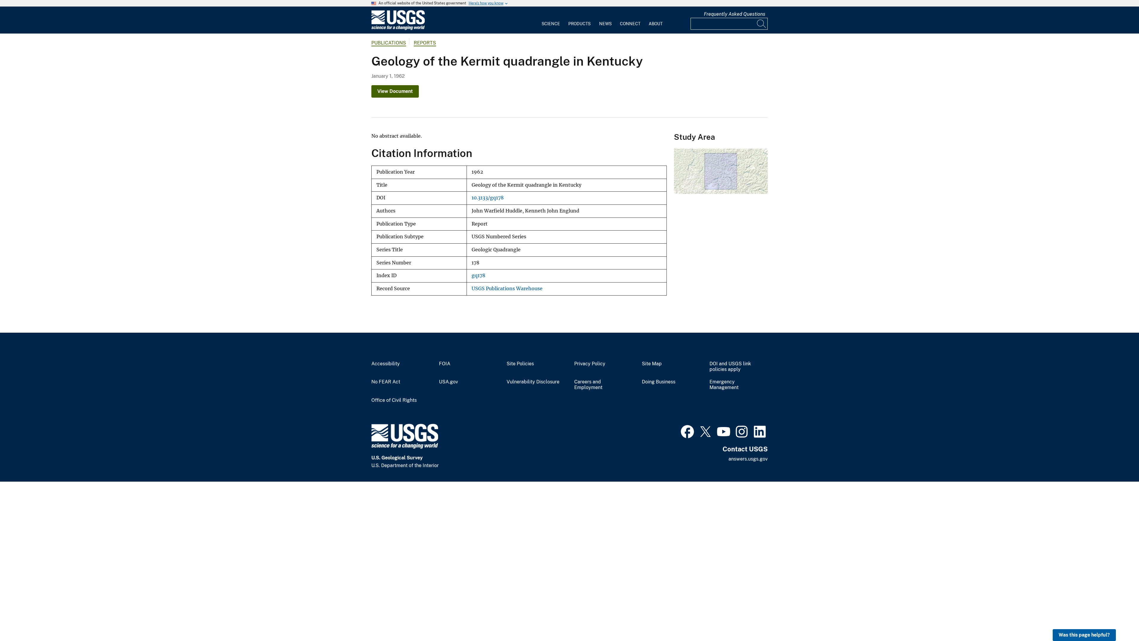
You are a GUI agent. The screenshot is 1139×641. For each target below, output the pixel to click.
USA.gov (448, 382)
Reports (425, 43)
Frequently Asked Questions (734, 14)
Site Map (652, 363)
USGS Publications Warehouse (507, 288)
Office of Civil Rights (394, 400)
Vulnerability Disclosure (533, 382)
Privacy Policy (589, 363)
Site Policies (520, 363)
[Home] (398, 28)
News (605, 23)
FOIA (444, 363)
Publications (388, 43)
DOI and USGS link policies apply (730, 366)
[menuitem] (550, 20)
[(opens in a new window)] (687, 431)
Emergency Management (724, 384)
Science (551, 23)
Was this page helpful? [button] (1084, 635)
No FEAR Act (385, 382)
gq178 (478, 275)
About (656, 23)
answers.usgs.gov (748, 459)
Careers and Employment (588, 384)
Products (579, 23)
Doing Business (658, 382)
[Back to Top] (1117, 619)
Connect (630, 23)
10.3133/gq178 (488, 198)
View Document (395, 91)
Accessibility (385, 363)
